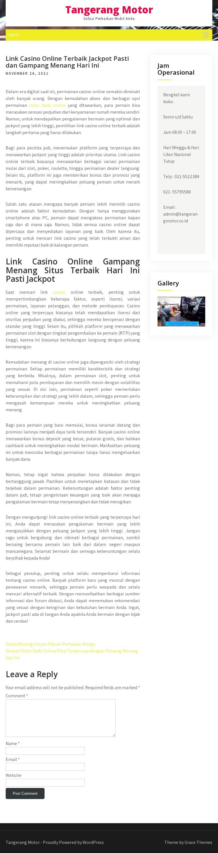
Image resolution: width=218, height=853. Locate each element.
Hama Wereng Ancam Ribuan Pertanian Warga (50, 644)
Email (13, 759)
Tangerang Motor (109, 9)
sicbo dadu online (47, 105)
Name (13, 743)
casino (59, 292)
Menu (14, 35)
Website (13, 775)
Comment (17, 696)
